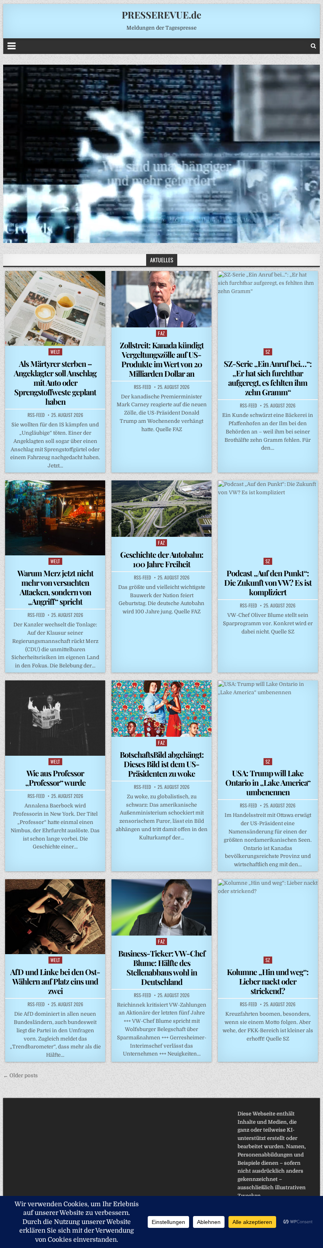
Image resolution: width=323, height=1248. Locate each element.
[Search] (313, 46)
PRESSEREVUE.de (161, 14)
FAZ (161, 333)
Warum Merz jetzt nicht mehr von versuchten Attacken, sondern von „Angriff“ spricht (55, 587)
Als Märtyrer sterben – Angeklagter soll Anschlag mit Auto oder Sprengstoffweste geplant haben (55, 382)
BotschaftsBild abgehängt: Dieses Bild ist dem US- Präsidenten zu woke (162, 764)
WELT (55, 351)
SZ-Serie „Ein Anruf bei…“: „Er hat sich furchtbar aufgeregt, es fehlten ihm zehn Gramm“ (268, 377)
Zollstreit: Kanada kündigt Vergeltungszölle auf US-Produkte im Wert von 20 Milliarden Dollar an (162, 359)
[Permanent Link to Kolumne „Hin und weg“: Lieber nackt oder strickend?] (268, 916)
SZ (267, 351)
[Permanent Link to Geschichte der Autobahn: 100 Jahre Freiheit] (161, 508)
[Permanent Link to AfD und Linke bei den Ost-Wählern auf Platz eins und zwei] (55, 916)
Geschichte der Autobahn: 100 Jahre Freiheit (161, 559)
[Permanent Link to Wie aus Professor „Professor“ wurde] (55, 717)
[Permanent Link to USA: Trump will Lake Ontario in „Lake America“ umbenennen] (268, 717)
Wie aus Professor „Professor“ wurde (55, 778)
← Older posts (20, 1075)
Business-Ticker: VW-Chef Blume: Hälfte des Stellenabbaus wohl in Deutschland (161, 967)
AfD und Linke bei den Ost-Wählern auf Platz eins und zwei (55, 981)
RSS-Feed (36, 415)
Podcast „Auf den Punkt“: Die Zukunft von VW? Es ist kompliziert (268, 582)
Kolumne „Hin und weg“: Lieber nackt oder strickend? (267, 981)
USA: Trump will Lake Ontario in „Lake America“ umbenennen (267, 782)
